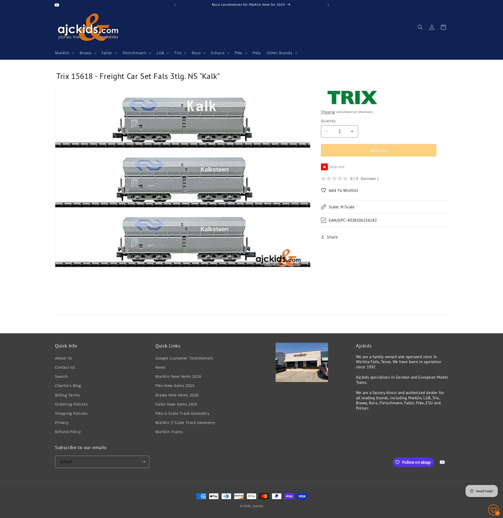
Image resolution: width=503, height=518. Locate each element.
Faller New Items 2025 (176, 404)
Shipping (328, 111)
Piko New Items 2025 (174, 385)
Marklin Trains (169, 431)
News (160, 367)
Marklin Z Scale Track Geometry (185, 422)
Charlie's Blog (68, 385)
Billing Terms (67, 394)
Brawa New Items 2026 (177, 394)
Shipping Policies (71, 413)
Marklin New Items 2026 (178, 376)
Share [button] (332, 236)
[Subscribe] (143, 462)
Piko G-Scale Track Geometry (182, 413)
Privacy (61, 422)
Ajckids (257, 506)
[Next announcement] (328, 5)
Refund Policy (68, 431)
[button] (64, 52)
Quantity (328, 120)
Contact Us (65, 367)
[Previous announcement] (175, 5)
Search (61, 376)
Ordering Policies (71, 404)
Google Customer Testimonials (184, 358)
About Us (63, 358)
